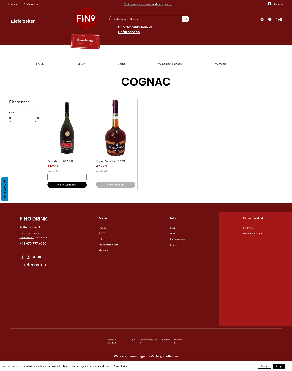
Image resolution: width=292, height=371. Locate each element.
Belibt (102, 239)
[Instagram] (28, 257)
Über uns (174, 233)
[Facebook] (23, 257)
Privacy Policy (120, 366)
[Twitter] (34, 257)
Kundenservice (27, 237)
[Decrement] (50, 177)
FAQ (172, 227)
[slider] (10, 118)
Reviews (5, 189)
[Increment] (84, 177)
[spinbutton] (67, 177)
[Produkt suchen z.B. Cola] (185, 19)
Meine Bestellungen (108, 244)
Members (103, 250)
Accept (279, 366)
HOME (102, 227)
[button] (279, 19)
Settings (265, 366)
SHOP (102, 233)
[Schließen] (288, 366)
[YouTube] (40, 257)
